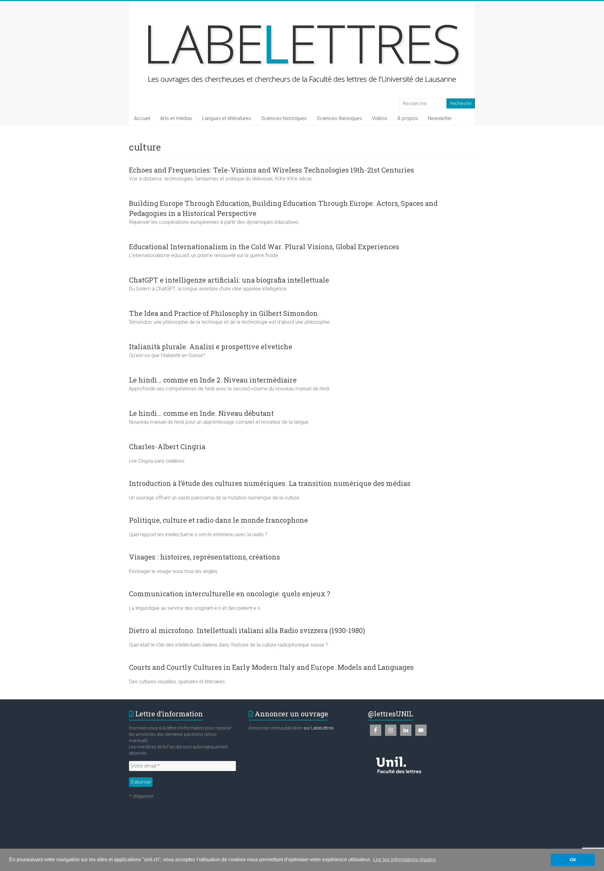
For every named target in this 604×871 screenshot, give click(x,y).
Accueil (142, 118)
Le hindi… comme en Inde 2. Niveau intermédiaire (213, 379)
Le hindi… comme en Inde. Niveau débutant (201, 413)
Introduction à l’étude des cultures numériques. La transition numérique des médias (270, 483)
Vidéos (379, 118)
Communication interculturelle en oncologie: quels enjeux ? (229, 593)
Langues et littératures (226, 118)
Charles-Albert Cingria (167, 446)
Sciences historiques (284, 118)
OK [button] (573, 859)
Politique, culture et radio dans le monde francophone (218, 520)
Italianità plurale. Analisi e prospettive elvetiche (210, 346)
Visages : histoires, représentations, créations (204, 556)
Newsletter (440, 118)
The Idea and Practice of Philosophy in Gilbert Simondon (223, 313)
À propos (407, 118)
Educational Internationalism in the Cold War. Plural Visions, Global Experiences (264, 246)
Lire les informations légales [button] (404, 859)
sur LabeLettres (319, 727)
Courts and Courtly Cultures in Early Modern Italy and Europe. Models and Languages (271, 667)
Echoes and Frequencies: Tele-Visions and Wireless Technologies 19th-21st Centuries (271, 169)
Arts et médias (176, 118)
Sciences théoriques (339, 118)
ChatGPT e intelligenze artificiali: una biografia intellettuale (229, 279)
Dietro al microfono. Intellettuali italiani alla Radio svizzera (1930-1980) (247, 630)
